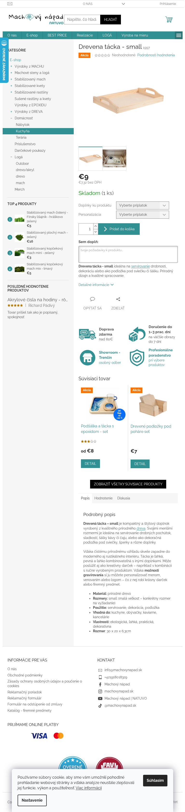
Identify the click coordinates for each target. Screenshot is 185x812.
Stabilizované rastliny (31, 92)
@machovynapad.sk (120, 705)
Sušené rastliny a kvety (33, 99)
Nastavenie (32, 800)
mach (20, 183)
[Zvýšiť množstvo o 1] (95, 226)
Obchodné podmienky (25, 675)
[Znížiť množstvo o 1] (95, 232)
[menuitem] (12, 35)
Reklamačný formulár (24, 698)
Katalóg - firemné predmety (29, 710)
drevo (20, 176)
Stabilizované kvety (30, 86)
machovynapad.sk (119, 691)
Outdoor (22, 163)
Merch (20, 189)
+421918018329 (116, 677)
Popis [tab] (85, 498)
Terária (21, 137)
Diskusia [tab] (123, 498)
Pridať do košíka (122, 229)
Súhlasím (155, 780)
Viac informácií (89, 788)
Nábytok (22, 125)
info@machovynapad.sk (123, 670)
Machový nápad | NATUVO (126, 698)
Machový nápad (117, 684)
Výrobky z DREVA (29, 112)
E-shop (15, 60)
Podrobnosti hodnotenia (156, 55)
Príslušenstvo (25, 144)
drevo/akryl (25, 170)
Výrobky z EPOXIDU (30, 105)
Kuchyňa (23, 131)
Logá (19, 157)
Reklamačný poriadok (24, 692)
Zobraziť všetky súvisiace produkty (128, 484)
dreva (141, 528)
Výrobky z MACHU (29, 66)
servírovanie (140, 266)
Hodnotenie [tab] (103, 498)
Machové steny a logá (32, 73)
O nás (87, 4)
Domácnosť (24, 118)
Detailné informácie (94, 285)
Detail (90, 464)
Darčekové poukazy (30, 150)
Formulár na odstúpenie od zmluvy (34, 704)
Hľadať (110, 20)
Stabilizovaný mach (30, 79)
